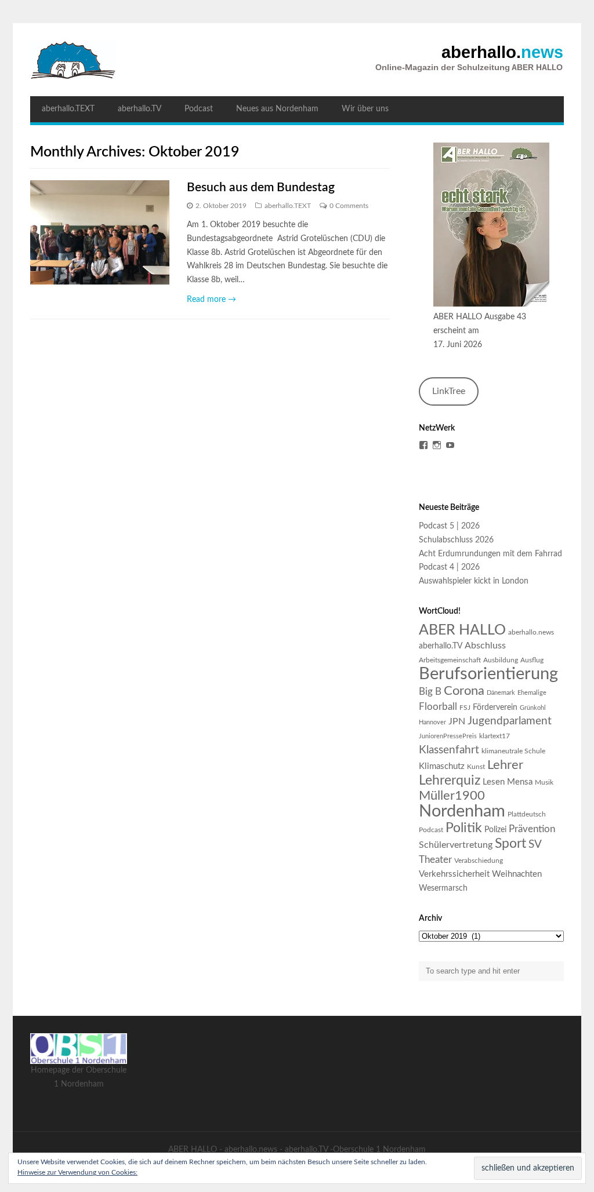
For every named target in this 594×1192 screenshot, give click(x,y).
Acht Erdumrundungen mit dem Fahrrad (490, 554)
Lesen (494, 782)
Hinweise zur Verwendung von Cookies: (77, 1172)
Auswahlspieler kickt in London (473, 581)
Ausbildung (500, 660)
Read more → (211, 300)
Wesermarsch (443, 888)
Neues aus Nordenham (277, 109)
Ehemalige (531, 693)
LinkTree (448, 391)
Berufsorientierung (488, 674)
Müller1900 (452, 795)
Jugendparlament (510, 721)
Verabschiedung (478, 860)
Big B (430, 692)
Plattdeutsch (527, 814)
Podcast (198, 109)
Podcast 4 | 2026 (449, 567)
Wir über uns (365, 109)
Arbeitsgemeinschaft (450, 660)
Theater (435, 860)
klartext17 (494, 735)
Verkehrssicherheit (454, 874)
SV (535, 844)
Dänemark (501, 693)
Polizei (495, 830)
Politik (464, 828)
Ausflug (532, 660)
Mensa (520, 782)
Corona (464, 690)
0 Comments (348, 205)
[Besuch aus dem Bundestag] (99, 232)
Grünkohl (533, 708)
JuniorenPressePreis (448, 736)
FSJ (464, 707)
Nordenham (462, 811)
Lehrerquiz (449, 780)
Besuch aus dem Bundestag (261, 187)
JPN (456, 721)
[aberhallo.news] (297, 60)
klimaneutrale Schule (513, 751)
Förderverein (495, 707)
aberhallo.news (531, 632)
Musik (544, 782)
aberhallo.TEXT (68, 109)
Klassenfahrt (449, 750)
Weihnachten (517, 874)
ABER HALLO (462, 630)
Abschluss (485, 645)
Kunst (476, 766)
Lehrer (505, 765)
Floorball (438, 707)
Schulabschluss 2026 (456, 540)
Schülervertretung (455, 845)
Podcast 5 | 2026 (449, 526)
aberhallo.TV (139, 109)
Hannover (432, 722)
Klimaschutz (442, 766)
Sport (510, 844)
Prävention (532, 829)
